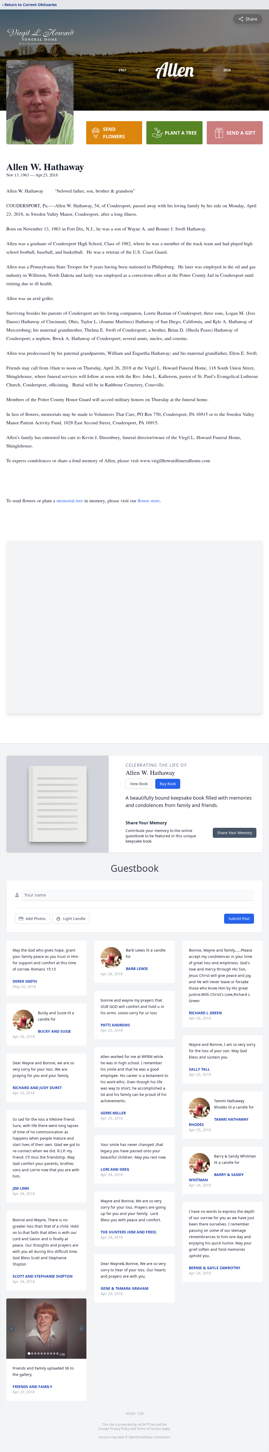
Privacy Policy (120, 1428)
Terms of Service (149, 1428)
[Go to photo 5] (41, 1353)
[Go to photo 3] (35, 1353)
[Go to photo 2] (32, 1353)
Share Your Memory (234, 832)
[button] (46, 1328)
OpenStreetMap (140, 1437)
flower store (149, 500)
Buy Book (168, 783)
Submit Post (239, 918)
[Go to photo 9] (54, 1353)
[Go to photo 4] (38, 1353)
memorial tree (69, 500)
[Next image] (81, 1328)
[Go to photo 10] (57, 1353)
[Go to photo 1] (29, 1353)
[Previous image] (11, 1328)
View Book (139, 783)
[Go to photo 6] (45, 1353)
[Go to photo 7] (48, 1353)
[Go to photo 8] (51, 1353)
